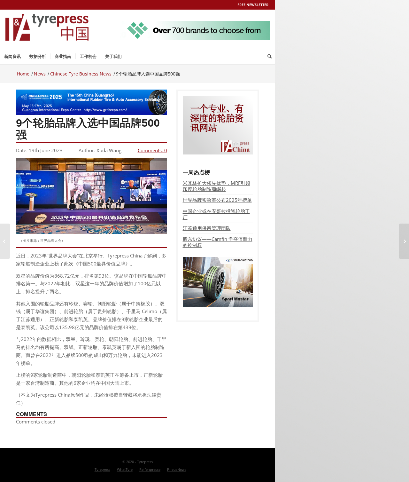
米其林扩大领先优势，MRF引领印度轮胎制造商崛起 (216, 186)
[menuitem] (12, 56)
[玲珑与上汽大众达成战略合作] (5, 241)
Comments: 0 (152, 150)
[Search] (269, 56)
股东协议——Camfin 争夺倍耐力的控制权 (217, 242)
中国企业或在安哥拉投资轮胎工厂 (216, 214)
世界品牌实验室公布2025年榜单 (217, 200)
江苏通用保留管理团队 (207, 228)
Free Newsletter (252, 4)
